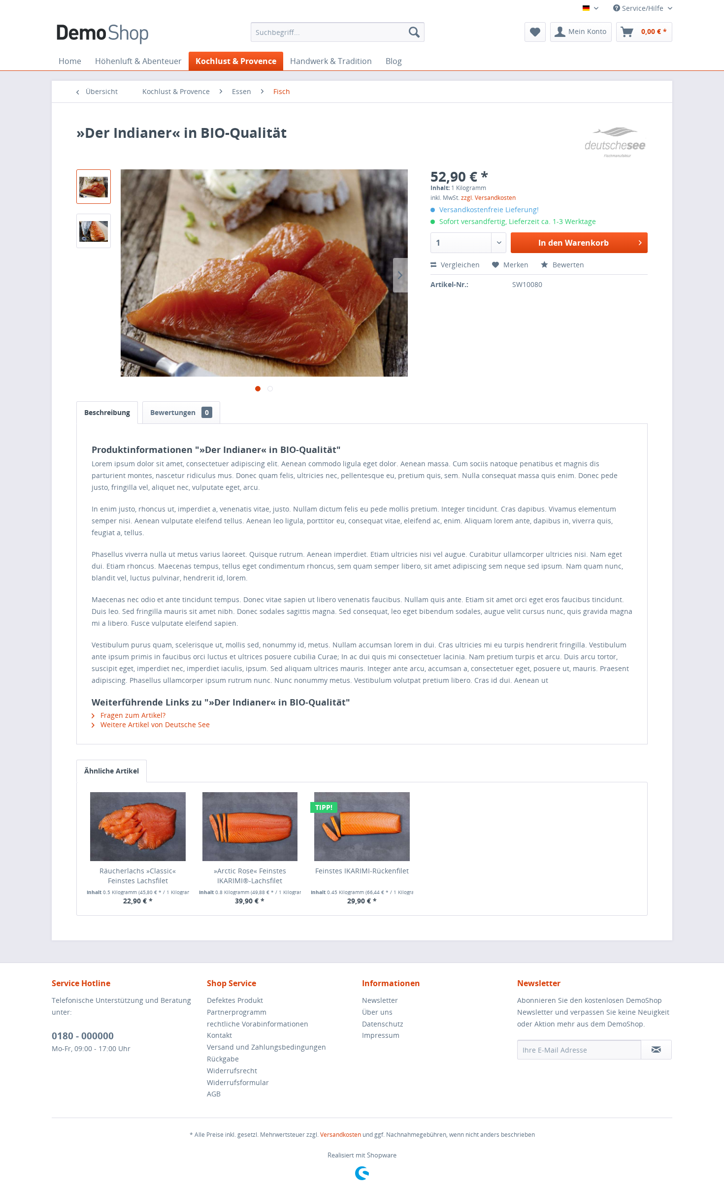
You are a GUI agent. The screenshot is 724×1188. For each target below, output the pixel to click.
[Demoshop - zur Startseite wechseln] (102, 34)
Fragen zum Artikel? (132, 715)
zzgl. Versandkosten (488, 197)
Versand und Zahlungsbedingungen (266, 1047)
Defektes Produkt (235, 1000)
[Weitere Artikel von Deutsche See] (615, 142)
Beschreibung (107, 412)
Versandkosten (340, 1134)
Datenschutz (382, 1023)
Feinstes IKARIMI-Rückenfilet (362, 870)
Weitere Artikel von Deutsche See (154, 724)
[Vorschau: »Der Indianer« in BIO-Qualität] (93, 186)
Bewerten (567, 264)
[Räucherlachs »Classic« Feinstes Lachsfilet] (138, 826)
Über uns (377, 1012)
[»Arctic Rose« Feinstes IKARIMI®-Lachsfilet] (250, 826)
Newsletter (380, 1000)
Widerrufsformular (238, 1082)
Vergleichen (459, 264)
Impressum (380, 1035)
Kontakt (219, 1035)
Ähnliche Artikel (111, 770)
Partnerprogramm (236, 1012)
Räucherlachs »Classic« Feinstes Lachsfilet (137, 875)
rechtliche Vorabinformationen (257, 1023)
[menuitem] (338, 32)
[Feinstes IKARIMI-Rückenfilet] (362, 826)
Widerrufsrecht (232, 1070)
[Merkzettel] (535, 32)
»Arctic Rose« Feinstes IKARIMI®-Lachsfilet (250, 875)
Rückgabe (223, 1058)
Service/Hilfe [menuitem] (642, 8)
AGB (214, 1093)
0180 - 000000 (83, 1035)
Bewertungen (179, 412)
